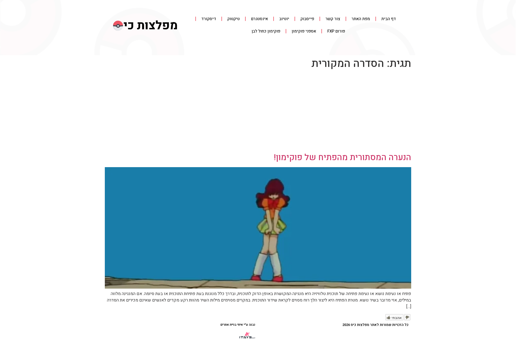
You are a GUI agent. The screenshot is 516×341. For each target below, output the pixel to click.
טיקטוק (233, 19)
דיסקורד (208, 19)
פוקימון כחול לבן (266, 31)
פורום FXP (336, 31)
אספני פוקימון (304, 31)
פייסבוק (307, 19)
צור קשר (332, 19)
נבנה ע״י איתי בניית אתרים (237, 324)
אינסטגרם (259, 19)
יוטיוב (284, 19)
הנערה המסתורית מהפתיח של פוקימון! (342, 157)
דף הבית (388, 19)
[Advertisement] (258, 112)
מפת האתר (361, 19)
